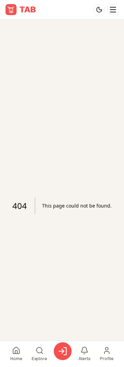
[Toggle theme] (99, 9)
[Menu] (112, 9)
